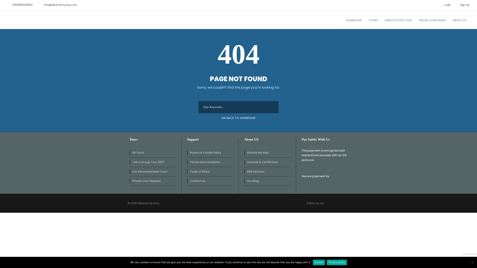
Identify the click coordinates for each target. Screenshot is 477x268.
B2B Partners (255, 171)
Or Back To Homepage (239, 118)
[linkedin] (410, 5)
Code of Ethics (200, 171)
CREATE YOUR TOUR (398, 20)
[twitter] (416, 5)
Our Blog (253, 181)
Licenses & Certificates (262, 162)
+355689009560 (22, 5)
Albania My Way (258, 152)
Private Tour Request (146, 181)
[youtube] (422, 5)
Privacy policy (337, 262)
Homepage (354, 20)
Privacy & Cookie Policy (205, 152)
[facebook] (404, 5)
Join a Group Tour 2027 (148, 162)
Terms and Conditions (205, 162)
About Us (459, 20)
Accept (319, 262)
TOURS (373, 20)
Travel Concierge (432, 20)
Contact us (197, 181)
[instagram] (428, 5)
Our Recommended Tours (150, 171)
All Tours (138, 152)
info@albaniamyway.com (60, 5)
